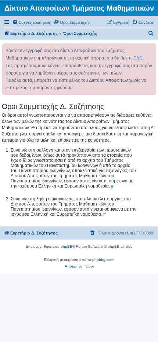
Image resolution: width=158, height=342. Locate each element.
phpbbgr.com (103, 260)
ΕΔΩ (138, 58)
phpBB (66, 246)
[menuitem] (31, 22)
